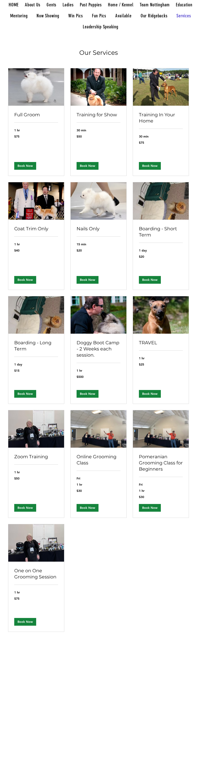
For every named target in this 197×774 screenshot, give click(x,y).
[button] (25, 166)
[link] (36, 115)
